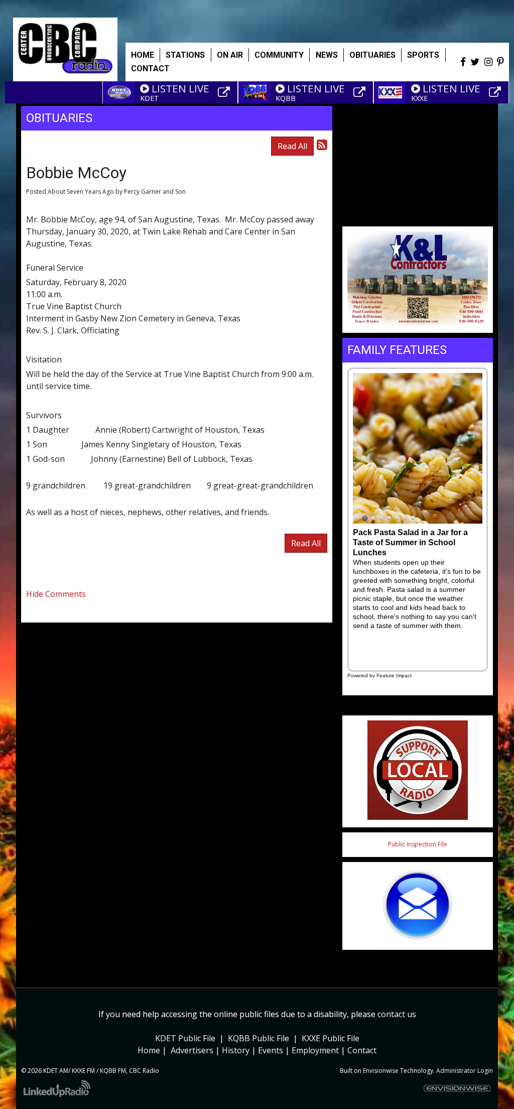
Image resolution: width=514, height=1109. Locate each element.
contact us (396, 1014)
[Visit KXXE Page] (496, 92)
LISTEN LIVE (180, 88)
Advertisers (192, 1050)
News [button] (327, 55)
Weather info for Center (417, 215)
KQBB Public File (258, 1038)
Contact (361, 1050)
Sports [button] (423, 55)
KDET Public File (185, 1038)
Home (142, 55)
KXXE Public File (330, 1038)
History (235, 1050)
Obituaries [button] (372, 55)
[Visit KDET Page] (225, 92)
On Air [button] (230, 55)
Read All (292, 146)
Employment (315, 1050)
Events (270, 1050)
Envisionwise (381, 1070)
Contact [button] (150, 68)
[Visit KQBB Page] (360, 92)
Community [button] (279, 55)
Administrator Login (464, 1070)
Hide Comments (56, 593)
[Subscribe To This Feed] (322, 144)
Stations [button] (185, 55)
